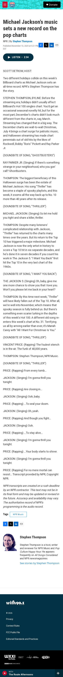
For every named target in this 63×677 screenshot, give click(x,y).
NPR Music (18, 514)
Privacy (9, 619)
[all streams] (59, 673)
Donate (53, 4)
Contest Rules (13, 626)
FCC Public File (13, 632)
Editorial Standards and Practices (22, 639)
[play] (5, 673)
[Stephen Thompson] (10, 541)
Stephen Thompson (22, 41)
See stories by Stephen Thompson (39, 563)
